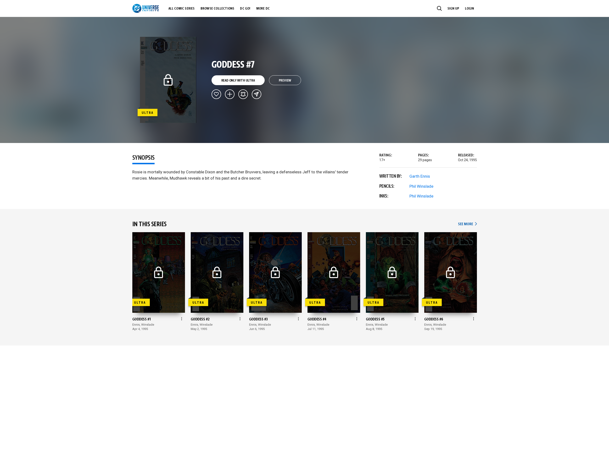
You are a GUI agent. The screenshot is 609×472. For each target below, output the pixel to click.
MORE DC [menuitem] (263, 8)
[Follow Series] (243, 94)
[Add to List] (230, 94)
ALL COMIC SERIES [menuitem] (181, 8)
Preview (285, 80)
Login (469, 8)
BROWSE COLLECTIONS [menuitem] (218, 8)
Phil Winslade (421, 186)
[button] (439, 8)
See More (467, 224)
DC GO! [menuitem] (245, 8)
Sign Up (453, 8)
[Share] (256, 94)
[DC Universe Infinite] (145, 8)
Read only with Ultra (238, 80)
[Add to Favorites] (216, 94)
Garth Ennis (419, 176)
